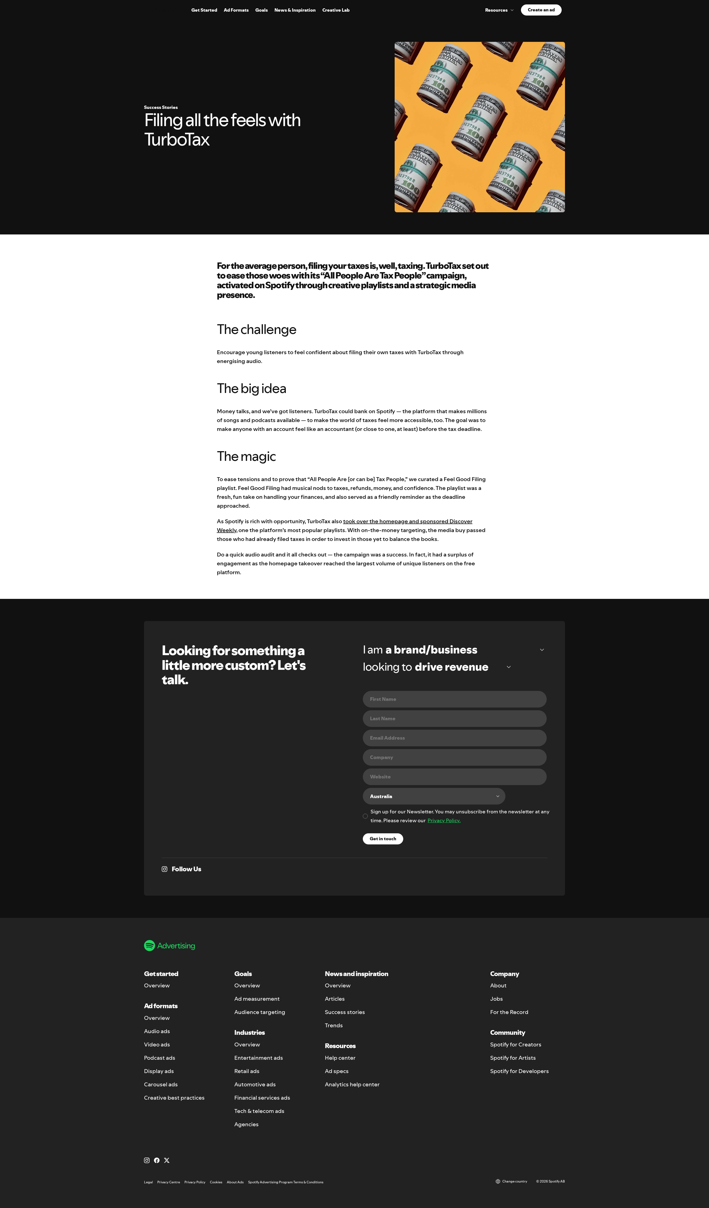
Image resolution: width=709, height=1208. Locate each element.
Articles (335, 999)
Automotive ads (255, 1084)
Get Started (204, 10)
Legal (148, 1182)
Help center (340, 1058)
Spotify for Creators (515, 1044)
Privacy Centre (168, 1182)
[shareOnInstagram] (164, 869)
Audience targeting (259, 1012)
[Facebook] (157, 1160)
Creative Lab (336, 10)
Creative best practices (174, 1098)
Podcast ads (159, 1058)
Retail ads (247, 1071)
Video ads (157, 1044)
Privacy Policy (194, 1182)
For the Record (509, 1012)
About (498, 985)
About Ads (235, 1182)
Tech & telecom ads (259, 1111)
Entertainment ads (258, 1058)
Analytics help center (352, 1084)
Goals (261, 10)
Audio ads (157, 1031)
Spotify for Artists (513, 1058)
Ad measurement (257, 999)
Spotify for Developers (519, 1071)
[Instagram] (147, 1160)
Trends (334, 1025)
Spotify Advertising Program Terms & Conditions (285, 1182)
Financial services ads (262, 1098)
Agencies (246, 1124)
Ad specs (337, 1071)
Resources (496, 10)
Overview (157, 985)
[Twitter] (166, 1160)
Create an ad (541, 10)
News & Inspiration (295, 10)
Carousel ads (161, 1084)
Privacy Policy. (444, 820)
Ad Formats (236, 10)
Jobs (496, 999)
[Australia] (434, 796)
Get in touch (383, 839)
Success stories (345, 1012)
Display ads (159, 1071)
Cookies (216, 1182)
